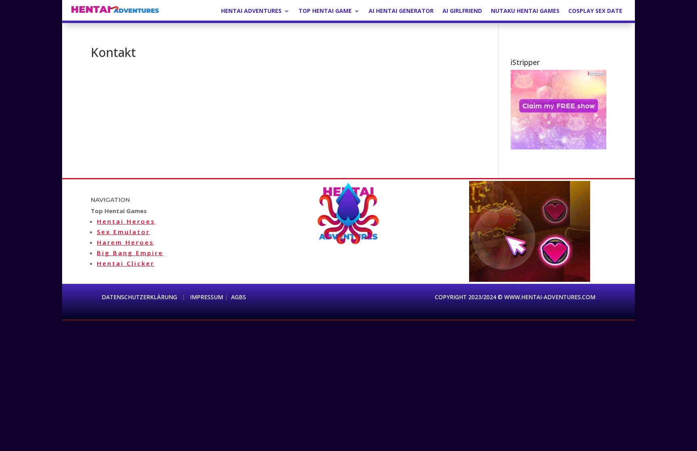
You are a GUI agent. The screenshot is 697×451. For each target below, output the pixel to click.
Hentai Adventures (251, 11)
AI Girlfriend (462, 11)
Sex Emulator (123, 232)
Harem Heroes (125, 242)
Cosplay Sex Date (595, 11)
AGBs (238, 297)
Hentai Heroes (126, 221)
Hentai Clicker (125, 263)
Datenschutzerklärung (140, 297)
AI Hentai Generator (401, 11)
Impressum (206, 297)
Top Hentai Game (325, 11)
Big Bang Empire (130, 253)
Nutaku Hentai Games (525, 11)
